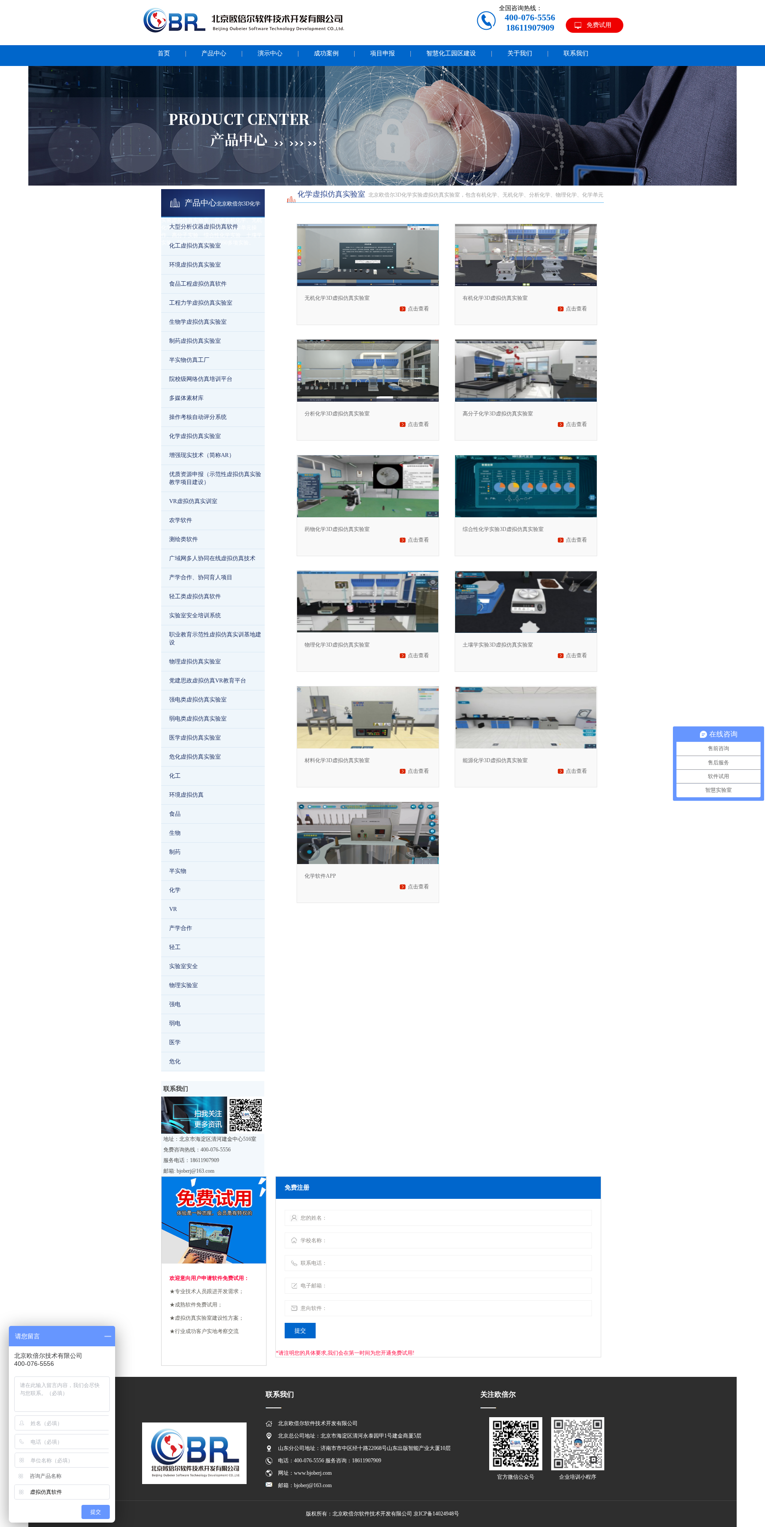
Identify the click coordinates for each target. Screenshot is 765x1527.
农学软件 (180, 520)
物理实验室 (183, 985)
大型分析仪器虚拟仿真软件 (203, 226)
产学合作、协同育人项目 (200, 577)
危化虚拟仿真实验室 (195, 756)
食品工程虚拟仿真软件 (198, 283)
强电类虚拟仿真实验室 (198, 699)
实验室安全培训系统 (195, 615)
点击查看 (418, 309)
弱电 (175, 1023)
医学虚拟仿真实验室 (195, 737)
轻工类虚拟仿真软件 (195, 596)
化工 (175, 775)
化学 (175, 890)
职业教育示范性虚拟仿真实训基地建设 (215, 638)
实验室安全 (183, 966)
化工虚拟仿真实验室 (195, 245)
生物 (175, 832)
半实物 (177, 871)
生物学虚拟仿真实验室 (198, 321)
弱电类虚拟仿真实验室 (198, 718)
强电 (175, 1004)
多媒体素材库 (186, 398)
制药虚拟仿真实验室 (195, 340)
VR (173, 909)
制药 (175, 852)
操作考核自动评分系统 (198, 417)
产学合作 (180, 928)
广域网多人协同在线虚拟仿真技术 (212, 558)
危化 (175, 1061)
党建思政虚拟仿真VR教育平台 (207, 680)
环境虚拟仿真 (186, 794)
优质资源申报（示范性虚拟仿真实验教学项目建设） (215, 478)
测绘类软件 (183, 539)
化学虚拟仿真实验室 (195, 436)
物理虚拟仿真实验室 (195, 661)
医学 (175, 1042)
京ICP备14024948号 (436, 1514)
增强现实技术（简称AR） (202, 455)
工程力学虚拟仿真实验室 (200, 302)
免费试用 (599, 25)
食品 (175, 813)
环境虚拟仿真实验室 (195, 264)
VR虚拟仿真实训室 (193, 501)
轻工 (175, 947)
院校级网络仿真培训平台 (200, 379)
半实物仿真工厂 (189, 360)
